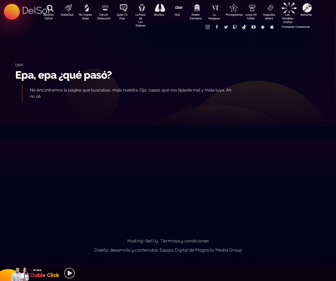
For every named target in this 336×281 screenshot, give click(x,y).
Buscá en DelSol (49, 16)
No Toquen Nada (85, 16)
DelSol (35, 10)
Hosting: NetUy (142, 241)
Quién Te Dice (122, 16)
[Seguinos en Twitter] (226, 27)
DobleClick (67, 14)
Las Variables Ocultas (287, 17)
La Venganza (214, 16)
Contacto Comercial (295, 27)
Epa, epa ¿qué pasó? (63, 75)
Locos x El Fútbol (250, 16)
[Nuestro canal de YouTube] (253, 27)
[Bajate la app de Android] (262, 27)
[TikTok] (244, 27)
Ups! (19, 64)
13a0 (177, 14)
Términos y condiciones (184, 241)
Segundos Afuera (269, 16)
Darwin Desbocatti (103, 16)
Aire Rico (159, 14)
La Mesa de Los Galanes (140, 17)
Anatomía (306, 14)
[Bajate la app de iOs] (272, 27)
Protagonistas (232, 14)
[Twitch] (235, 27)
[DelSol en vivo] (168, 273)
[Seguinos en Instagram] (207, 27)
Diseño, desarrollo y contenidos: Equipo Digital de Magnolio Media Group (168, 250)
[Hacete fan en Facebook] (216, 27)
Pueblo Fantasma (196, 16)
